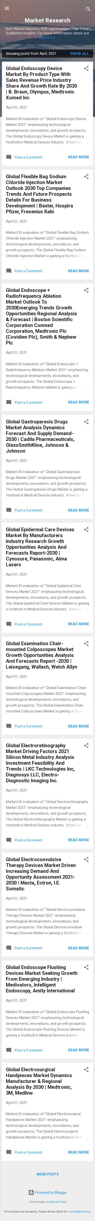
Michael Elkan (58, 1201)
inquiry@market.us (80, 1211)
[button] (86, 69)
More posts (48, 1174)
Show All (79, 53)
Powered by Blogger (50, 1192)
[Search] (88, 9)
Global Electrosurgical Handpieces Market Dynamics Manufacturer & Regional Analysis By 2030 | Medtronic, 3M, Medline (39, 1081)
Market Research (47, 20)
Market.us (47, 37)
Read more (78, 157)
